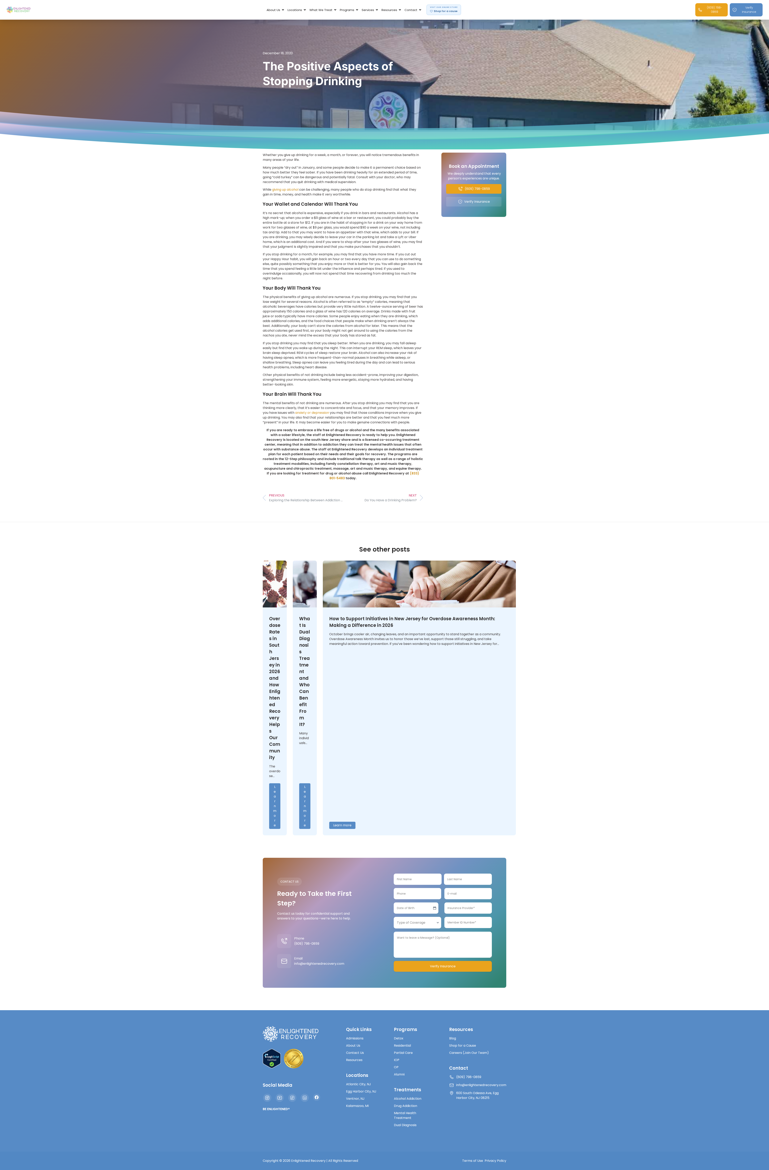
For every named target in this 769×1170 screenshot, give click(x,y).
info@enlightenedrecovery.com (319, 963)
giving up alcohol (284, 189)
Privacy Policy (495, 1160)
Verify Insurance (443, 966)
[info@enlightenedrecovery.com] (284, 961)
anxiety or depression (312, 412)
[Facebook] (316, 1097)
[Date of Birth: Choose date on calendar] (434, 908)
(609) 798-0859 (306, 943)
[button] (275, 10)
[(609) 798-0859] (284, 941)
